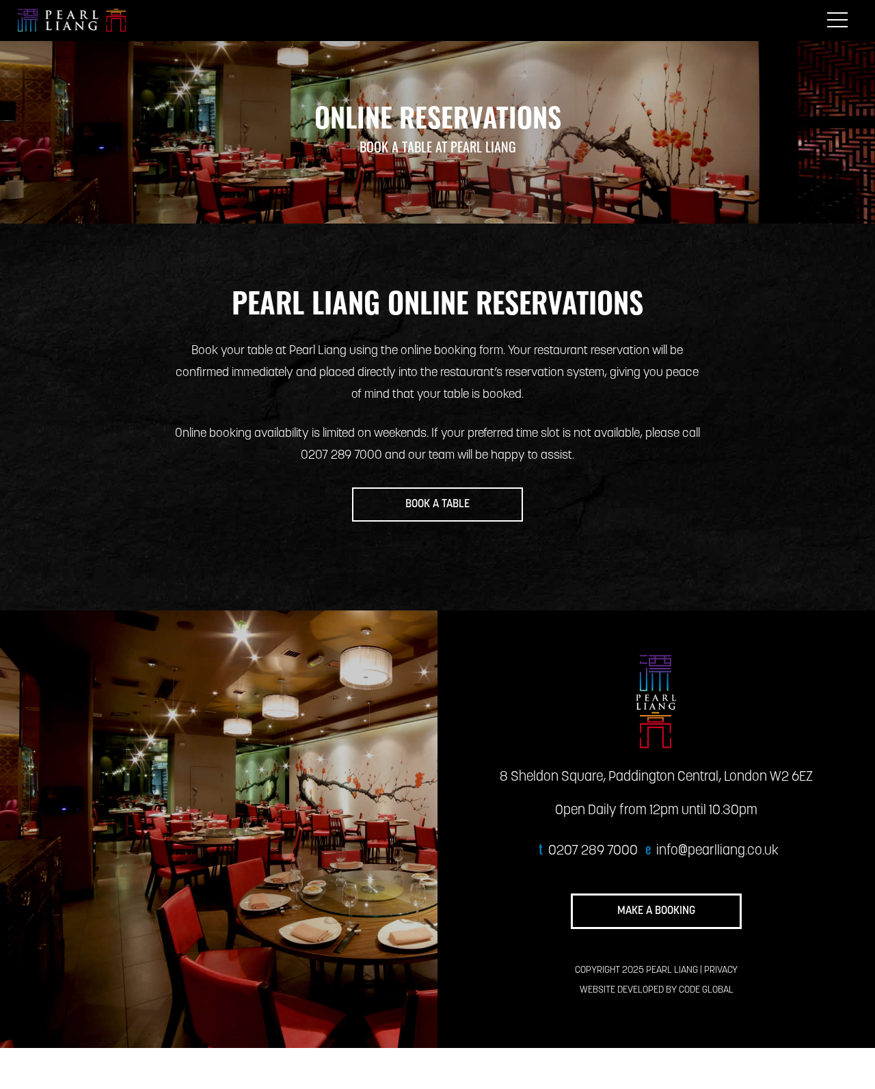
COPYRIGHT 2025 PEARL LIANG (636, 970)
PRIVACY (721, 970)
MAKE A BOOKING (656, 911)
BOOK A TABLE (437, 504)
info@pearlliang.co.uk (717, 851)
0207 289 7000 (593, 851)
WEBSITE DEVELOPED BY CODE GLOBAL (656, 990)
